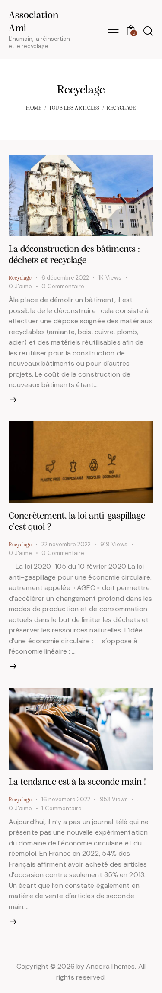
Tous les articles (74, 108)
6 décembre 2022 (65, 277)
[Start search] (148, 31)
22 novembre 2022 (66, 544)
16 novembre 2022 (65, 799)
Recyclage (20, 278)
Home (33, 108)
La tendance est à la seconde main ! (77, 782)
